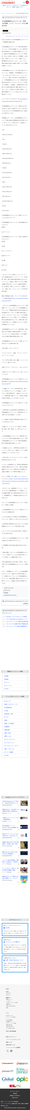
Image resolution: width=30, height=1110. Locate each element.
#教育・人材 (7, 736)
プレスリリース (10, 13)
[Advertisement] (15, 646)
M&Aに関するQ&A (9, 1026)
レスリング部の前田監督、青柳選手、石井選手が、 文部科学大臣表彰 (10, 861)
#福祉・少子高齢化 (9, 723)
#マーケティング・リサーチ (21, 36)
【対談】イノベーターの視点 (12, 1002)
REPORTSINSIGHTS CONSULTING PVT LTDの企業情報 (16, 602)
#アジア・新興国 (8, 752)
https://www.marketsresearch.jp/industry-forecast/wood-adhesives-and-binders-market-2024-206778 (15, 481)
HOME (7, 989)
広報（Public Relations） (11, 1006)
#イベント (7, 682)
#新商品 (6, 679)
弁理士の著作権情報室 (11, 1031)
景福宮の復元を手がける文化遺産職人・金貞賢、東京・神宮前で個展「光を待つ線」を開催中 (10, 843)
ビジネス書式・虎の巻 (10, 1028)
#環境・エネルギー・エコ (11, 704)
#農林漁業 (7, 730)
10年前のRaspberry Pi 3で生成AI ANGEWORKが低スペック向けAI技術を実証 (10, 802)
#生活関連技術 (8, 707)
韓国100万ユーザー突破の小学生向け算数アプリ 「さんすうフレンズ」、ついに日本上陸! (10, 877)
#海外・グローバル (9, 749)
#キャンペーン (8, 685)
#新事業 (6, 676)
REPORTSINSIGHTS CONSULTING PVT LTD (16, 17)
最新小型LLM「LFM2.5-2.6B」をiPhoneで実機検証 (10, 852)
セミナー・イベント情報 (11, 1023)
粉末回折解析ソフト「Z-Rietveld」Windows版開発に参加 (10, 827)
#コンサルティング (10, 36)
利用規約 (15, 1093)
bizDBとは (8, 994)
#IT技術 (6, 710)
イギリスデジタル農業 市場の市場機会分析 (17, 624)
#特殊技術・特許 (8, 714)
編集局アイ (8, 997)
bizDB (7, 928)
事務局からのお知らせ (15, 1095)
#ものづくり (7, 701)
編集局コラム (8, 1004)
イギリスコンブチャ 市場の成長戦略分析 (16, 626)
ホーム (3, 13)
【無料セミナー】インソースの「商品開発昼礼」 (10, 818)
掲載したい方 (9, 1042)
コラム (7, 1013)
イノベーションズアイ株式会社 (11, 1101)
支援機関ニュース (9, 1021)
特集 (7, 1007)
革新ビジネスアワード (11, 1036)
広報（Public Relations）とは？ (14, 960)
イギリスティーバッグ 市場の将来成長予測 (17, 621)
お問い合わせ (15, 1097)
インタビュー (8, 1000)
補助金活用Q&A (9, 1024)
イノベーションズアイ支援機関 (13, 1047)
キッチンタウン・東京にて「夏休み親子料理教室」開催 (10, 869)
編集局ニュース (9, 999)
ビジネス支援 (9, 1020)
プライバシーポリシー (15, 1091)
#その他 (6, 689)
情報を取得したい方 (10, 1044)
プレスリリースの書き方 (12, 942)
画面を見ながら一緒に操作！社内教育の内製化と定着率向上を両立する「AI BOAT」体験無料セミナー (10, 810)
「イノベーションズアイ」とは (13, 1039)
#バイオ (6, 717)
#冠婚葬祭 (7, 726)
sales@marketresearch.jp (9, 595)
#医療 (5, 720)
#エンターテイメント (9, 739)
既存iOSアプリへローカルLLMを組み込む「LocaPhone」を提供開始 (10, 835)
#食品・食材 (7, 733)
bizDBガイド (8, 993)
